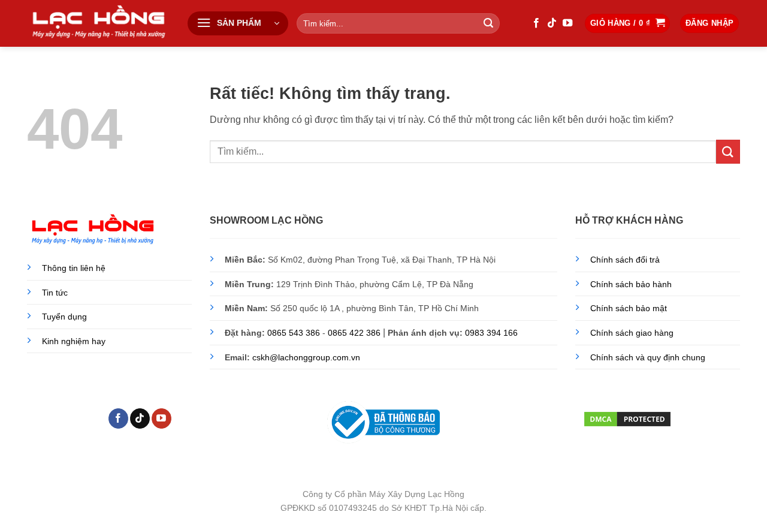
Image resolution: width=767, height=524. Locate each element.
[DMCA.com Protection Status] (627, 418)
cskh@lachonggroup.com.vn (306, 357)
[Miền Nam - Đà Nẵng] (747, 471)
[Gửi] (488, 23)
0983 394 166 (491, 333)
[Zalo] (747, 501)
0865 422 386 (354, 333)
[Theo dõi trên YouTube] (567, 23)
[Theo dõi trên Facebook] (536, 23)
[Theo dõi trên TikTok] (552, 23)
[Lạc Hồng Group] (98, 23)
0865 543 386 (293, 333)
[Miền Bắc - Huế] (747, 441)
